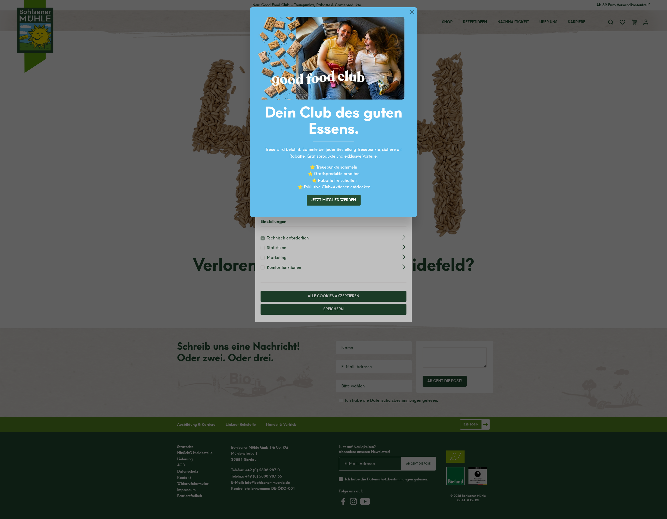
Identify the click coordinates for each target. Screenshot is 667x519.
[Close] (412, 12)
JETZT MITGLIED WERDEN (333, 200)
